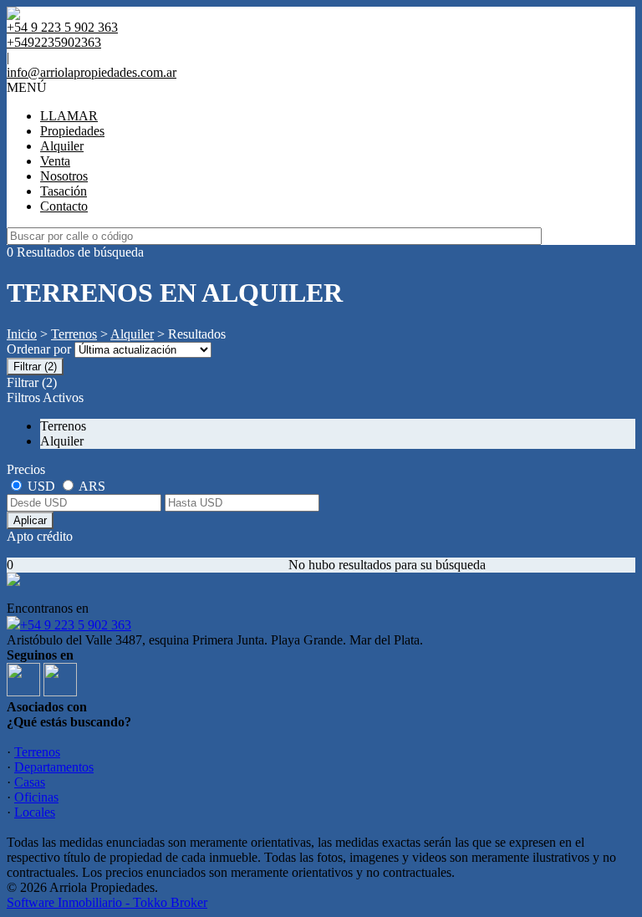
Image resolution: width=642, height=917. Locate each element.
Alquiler (62, 146)
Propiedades (72, 131)
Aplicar (30, 520)
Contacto (64, 206)
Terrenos (74, 334)
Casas (29, 782)
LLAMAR (69, 116)
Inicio (22, 334)
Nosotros (64, 176)
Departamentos (54, 767)
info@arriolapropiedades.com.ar (91, 72)
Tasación (63, 191)
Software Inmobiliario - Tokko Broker (107, 902)
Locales (34, 812)
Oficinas (36, 797)
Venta (55, 161)
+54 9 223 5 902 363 (75, 625)
